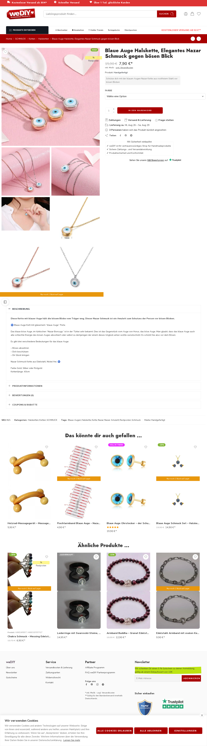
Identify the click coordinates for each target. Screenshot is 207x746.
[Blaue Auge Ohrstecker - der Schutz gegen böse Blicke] (128, 500)
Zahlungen (114, 120)
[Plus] (113, 109)
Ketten (32, 38)
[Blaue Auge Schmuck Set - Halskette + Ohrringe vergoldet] (178, 500)
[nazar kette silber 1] (75, 271)
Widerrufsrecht (53, 677)
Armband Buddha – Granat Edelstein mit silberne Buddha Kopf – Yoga (128, 633)
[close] (201, 715)
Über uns (10, 667)
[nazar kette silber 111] (26, 271)
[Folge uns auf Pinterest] (92, 684)
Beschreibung (21, 308)
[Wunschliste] (5, 51)
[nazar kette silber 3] (51, 97)
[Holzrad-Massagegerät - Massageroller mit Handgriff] (29, 500)
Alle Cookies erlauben (114, 730)
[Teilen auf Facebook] (120, 135)
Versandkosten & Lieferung (59, 667)
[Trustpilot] (172, 703)
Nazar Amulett (111, 419)
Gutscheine (11, 677)
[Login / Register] (186, 14)
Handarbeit (21, 632)
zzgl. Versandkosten (124, 67)
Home (9, 38)
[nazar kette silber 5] (26, 171)
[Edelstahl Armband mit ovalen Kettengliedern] (178, 610)
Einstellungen (185, 730)
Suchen (164, 14)
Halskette (86, 419)
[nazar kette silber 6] (26, 214)
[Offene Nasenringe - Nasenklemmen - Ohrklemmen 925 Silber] (199, 39)
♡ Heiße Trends (95, 30)
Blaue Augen (74, 419)
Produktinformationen (27, 385)
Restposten (125, 419)
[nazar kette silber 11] (75, 221)
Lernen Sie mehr (71, 740)
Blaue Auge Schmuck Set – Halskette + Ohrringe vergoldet (178, 523)
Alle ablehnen (151, 730)
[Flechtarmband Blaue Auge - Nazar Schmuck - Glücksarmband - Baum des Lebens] (193, 39)
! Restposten (130, 30)
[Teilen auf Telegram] (131, 135)
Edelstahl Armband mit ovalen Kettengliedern (178, 633)
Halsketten (43, 38)
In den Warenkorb (140, 110)
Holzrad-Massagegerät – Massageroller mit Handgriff (29, 523)
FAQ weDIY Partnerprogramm (100, 672)
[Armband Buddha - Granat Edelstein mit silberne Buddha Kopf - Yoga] (128, 610)
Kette (94, 419)
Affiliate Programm (94, 667)
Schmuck (136, 419)
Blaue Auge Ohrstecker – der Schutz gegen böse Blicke (128, 523)
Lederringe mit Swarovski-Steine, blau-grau (79, 633)
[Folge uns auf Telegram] (103, 684)
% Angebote (114, 30)
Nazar (101, 419)
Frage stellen (166, 120)
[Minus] (113, 112)
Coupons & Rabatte (24, 404)
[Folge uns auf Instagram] (97, 684)
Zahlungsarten (53, 672)
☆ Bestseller (61, 30)
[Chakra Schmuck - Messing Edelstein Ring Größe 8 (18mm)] (29, 610)
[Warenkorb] (192, 14)
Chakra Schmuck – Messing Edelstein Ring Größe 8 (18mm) (29, 636)
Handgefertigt (121, 72)
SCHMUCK (20, 38)
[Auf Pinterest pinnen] (126, 135)
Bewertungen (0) (23, 395)
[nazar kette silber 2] (75, 171)
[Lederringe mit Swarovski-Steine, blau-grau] (79, 610)
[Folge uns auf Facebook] (86, 684)
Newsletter (11, 672)
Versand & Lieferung (139, 120)
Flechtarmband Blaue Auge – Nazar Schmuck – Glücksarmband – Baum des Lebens (79, 523)
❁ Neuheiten (78, 30)
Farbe (108, 90)
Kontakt (49, 682)
